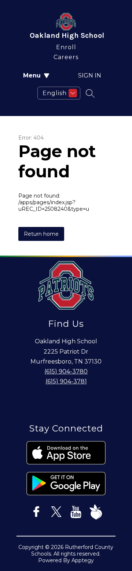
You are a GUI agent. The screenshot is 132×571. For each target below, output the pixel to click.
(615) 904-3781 (66, 381)
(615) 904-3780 (66, 371)
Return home (41, 234)
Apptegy (83, 560)
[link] (66, 46)
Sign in (89, 75)
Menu (32, 75)
